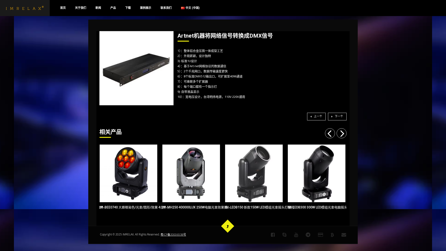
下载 (128, 8)
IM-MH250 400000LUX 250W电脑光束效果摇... (191, 207)
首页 (63, 8)
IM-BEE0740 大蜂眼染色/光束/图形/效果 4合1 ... (128, 207)
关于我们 (80, 8)
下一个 (339, 116)
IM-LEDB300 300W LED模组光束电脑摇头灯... (317, 207)
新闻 (98, 8)
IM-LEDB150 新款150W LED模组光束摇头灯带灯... (254, 207)
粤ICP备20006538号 (173, 235)
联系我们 (166, 8)
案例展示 (145, 8)
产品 (113, 8)
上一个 (318, 116)
